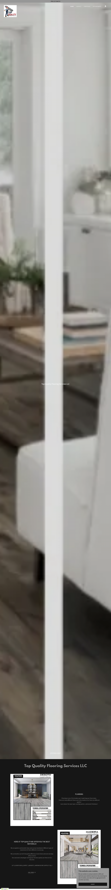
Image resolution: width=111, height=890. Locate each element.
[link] (10, 5)
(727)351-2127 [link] (55, 753)
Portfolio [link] (87, 6)
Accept (93, 884)
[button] (105, 6)
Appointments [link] (97, 6)
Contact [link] (78, 6)
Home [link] (72, 6)
